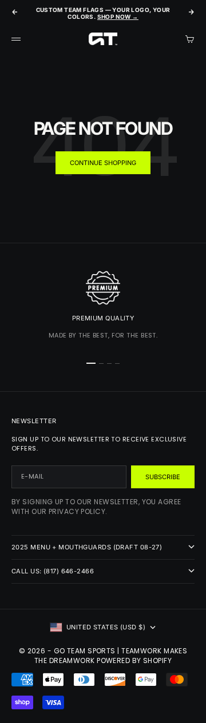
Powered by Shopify (134, 660)
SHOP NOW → (117, 16)
